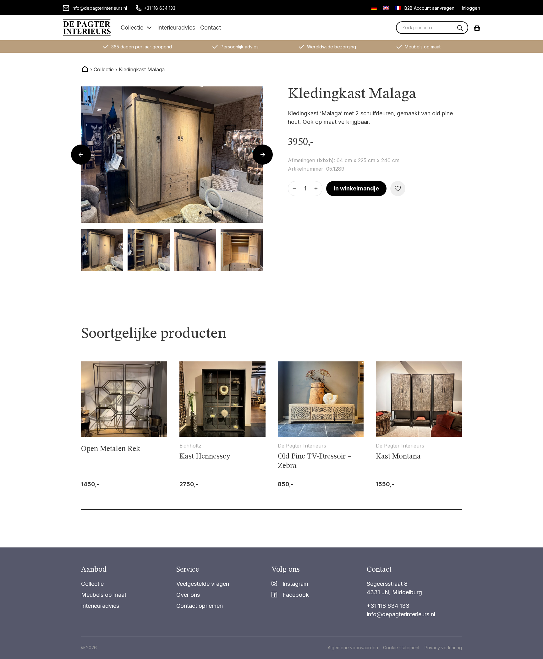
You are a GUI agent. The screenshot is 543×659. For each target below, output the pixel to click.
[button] (102, 250)
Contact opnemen (199, 605)
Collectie (132, 27)
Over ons (188, 594)
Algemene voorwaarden (353, 647)
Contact (210, 27)
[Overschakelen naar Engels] (386, 8)
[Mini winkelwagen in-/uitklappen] (477, 28)
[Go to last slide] (81, 155)
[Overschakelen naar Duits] (374, 8)
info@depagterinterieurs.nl (401, 614)
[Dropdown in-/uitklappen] (149, 27)
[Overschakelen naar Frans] (398, 8)
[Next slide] (263, 155)
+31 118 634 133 (388, 605)
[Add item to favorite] (397, 188)
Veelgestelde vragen (202, 583)
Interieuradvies (176, 27)
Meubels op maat (103, 594)
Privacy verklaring (443, 647)
